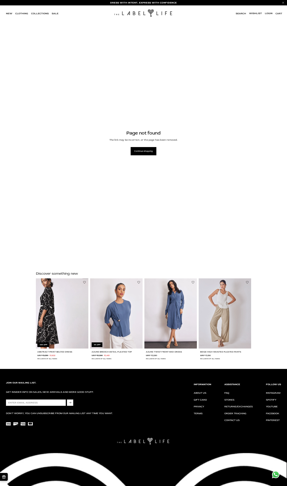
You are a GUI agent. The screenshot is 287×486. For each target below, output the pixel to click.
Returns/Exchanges (238, 406)
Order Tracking (235, 413)
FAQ (226, 392)
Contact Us (232, 420)
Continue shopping (143, 151)
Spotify (271, 399)
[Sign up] (70, 403)
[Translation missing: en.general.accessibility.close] (283, 3)
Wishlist (255, 13)
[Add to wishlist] (84, 282)
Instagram (273, 392)
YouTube (272, 406)
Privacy (199, 406)
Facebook (272, 413)
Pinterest (273, 420)
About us (200, 392)
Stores (229, 399)
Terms (198, 413)
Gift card (200, 399)
